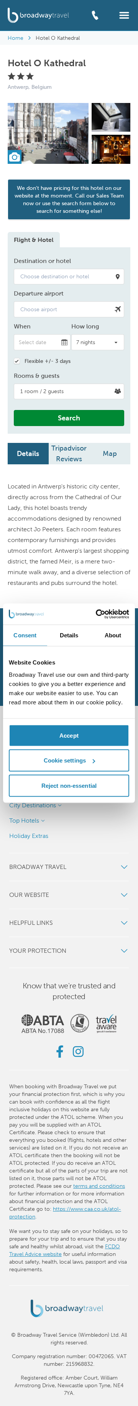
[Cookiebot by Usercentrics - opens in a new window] (97, 614)
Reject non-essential (69, 785)
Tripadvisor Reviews (69, 453)
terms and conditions (99, 1186)
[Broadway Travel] (38, 15)
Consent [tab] (24, 635)
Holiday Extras (28, 836)
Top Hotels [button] (24, 820)
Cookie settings (65, 760)
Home (15, 38)
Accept (69, 735)
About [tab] (113, 635)
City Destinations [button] (32, 805)
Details (28, 453)
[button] (124, 14)
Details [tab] (69, 635)
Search (69, 418)
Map (110, 453)
